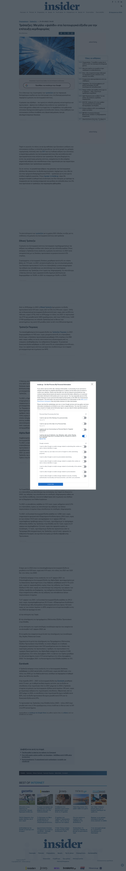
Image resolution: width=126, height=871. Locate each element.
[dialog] (63, 435)
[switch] (84, 418)
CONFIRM (50, 484)
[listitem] (63, 414)
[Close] (92, 384)
